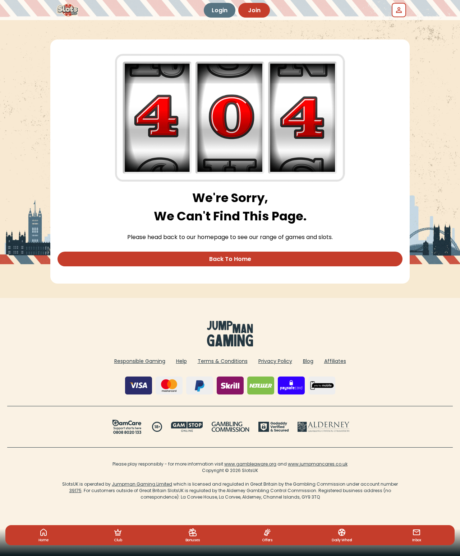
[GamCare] (127, 427)
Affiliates (335, 361)
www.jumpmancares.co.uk (318, 464)
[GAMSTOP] (187, 427)
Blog (308, 361)
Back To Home (230, 259)
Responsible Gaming (139, 361)
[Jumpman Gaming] (230, 344)
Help (181, 361)
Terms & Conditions (223, 361)
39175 (75, 490)
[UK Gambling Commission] (230, 427)
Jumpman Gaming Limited (142, 484)
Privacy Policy (275, 361)
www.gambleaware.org (250, 464)
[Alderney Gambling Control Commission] (324, 427)
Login (219, 10)
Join (254, 10)
